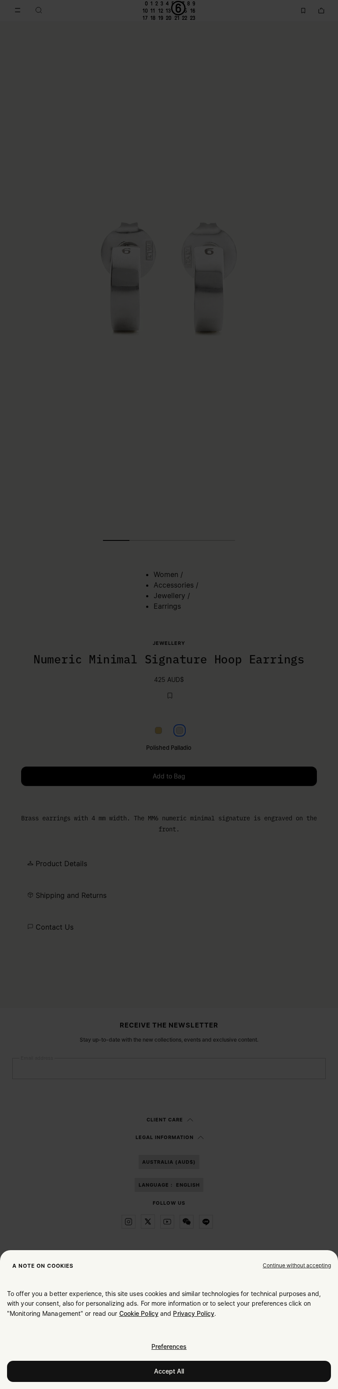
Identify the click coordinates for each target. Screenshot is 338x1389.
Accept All (169, 1371)
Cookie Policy (138, 1313)
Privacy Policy (193, 1313)
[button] (297, 1265)
